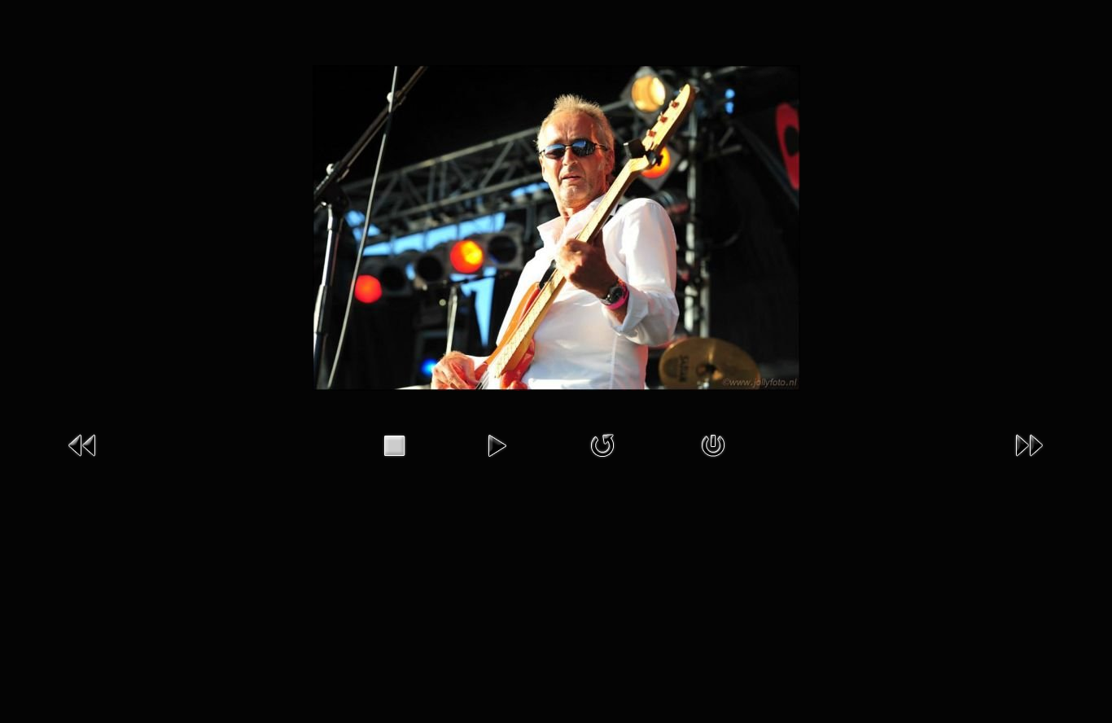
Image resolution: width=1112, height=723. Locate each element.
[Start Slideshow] (496, 444)
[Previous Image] (83, 444)
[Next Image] (1029, 444)
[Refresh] (602, 444)
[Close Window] (713, 444)
